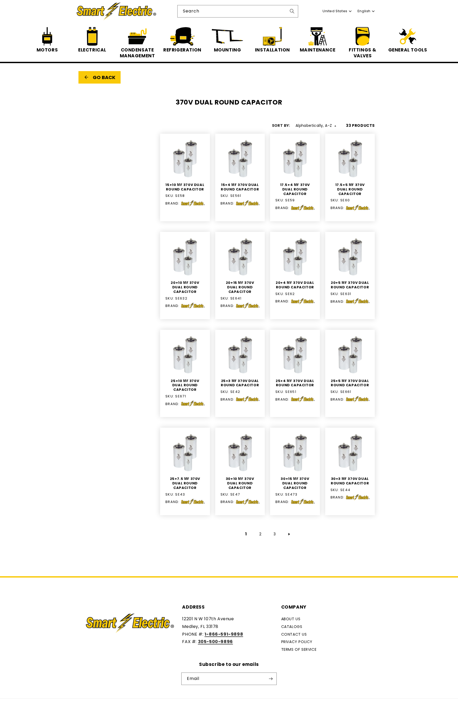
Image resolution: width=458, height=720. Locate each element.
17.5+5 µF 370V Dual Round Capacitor (350, 189)
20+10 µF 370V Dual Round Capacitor (185, 287)
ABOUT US (291, 619)
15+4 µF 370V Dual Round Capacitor (240, 187)
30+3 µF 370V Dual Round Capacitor (350, 481)
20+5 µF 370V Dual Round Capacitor (350, 285)
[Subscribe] (270, 679)
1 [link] (246, 534)
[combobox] (238, 11)
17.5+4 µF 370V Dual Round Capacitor (295, 189)
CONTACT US (294, 634)
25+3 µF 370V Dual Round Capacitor (240, 383)
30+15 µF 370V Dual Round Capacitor (295, 483)
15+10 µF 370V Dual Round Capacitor (184, 187)
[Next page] (289, 534)
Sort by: (281, 125)
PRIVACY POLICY (296, 641)
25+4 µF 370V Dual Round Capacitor (295, 383)
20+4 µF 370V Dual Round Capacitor (295, 285)
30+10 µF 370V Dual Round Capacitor (240, 483)
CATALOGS (291, 626)
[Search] (292, 11)
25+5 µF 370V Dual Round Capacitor (350, 383)
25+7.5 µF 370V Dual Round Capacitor (185, 483)
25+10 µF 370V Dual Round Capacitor (185, 385)
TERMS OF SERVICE (299, 649)
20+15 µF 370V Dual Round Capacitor (240, 287)
